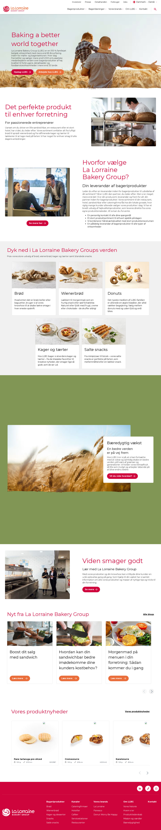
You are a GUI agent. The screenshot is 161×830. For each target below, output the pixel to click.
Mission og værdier (132, 818)
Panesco (98, 810)
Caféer (75, 814)
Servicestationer (80, 818)
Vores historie (130, 806)
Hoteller (76, 810)
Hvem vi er (128, 810)
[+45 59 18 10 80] (148, 788)
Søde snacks (52, 822)
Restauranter (78, 822)
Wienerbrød (52, 810)
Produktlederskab (132, 814)
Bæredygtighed (131, 822)
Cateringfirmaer (80, 806)
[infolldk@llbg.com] (156, 788)
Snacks (49, 818)
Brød (48, 806)
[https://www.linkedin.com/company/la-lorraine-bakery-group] (140, 788)
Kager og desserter (56, 814)
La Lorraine (99, 806)
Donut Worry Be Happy (105, 814)
